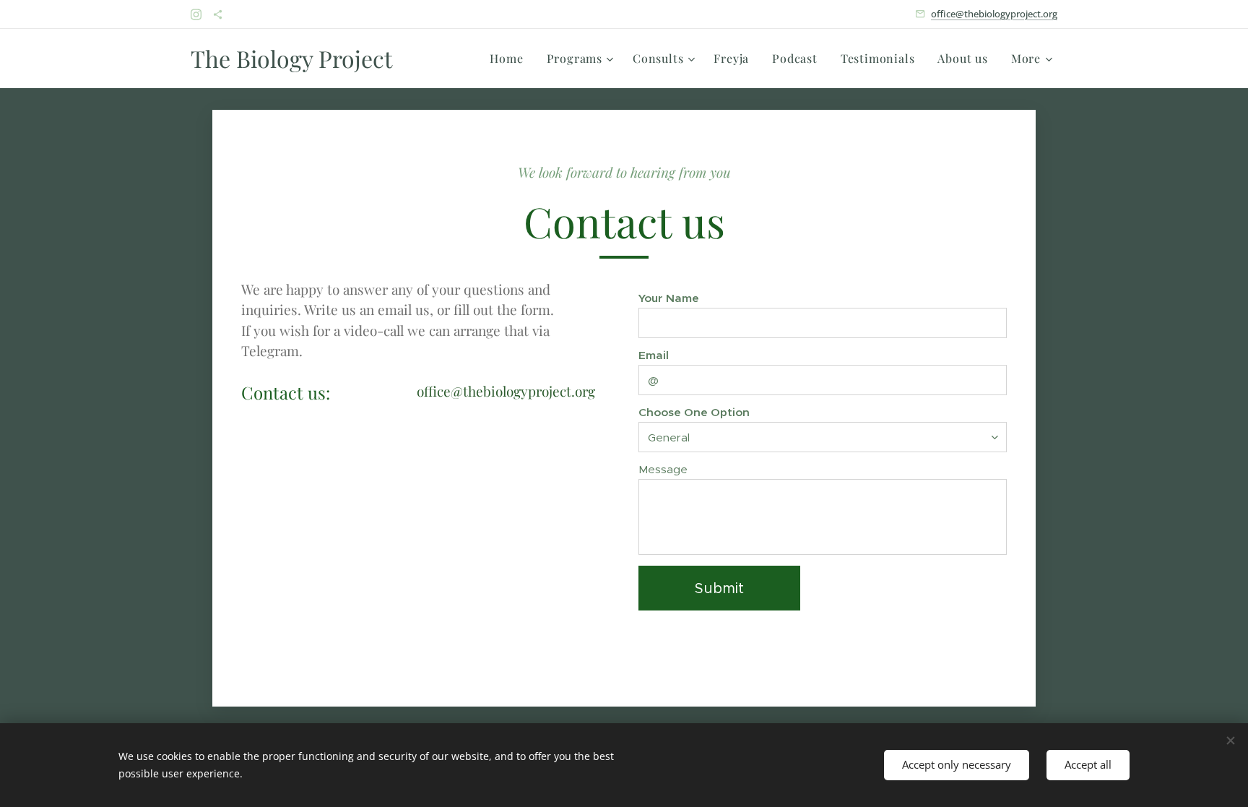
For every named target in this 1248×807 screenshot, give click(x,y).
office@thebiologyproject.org (994, 13)
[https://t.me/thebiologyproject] (218, 14)
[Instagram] (196, 14)
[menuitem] (510, 58)
